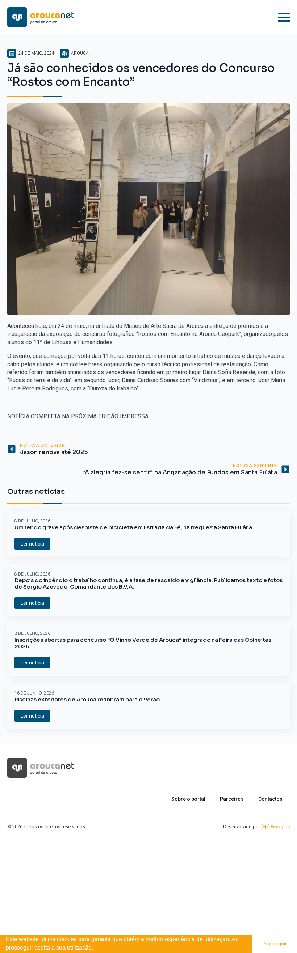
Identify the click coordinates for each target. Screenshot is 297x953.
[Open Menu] (284, 17)
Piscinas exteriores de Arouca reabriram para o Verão (87, 699)
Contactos (270, 799)
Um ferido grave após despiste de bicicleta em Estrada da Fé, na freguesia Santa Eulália (133, 527)
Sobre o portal (188, 799)
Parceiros (232, 799)
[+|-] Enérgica (275, 826)
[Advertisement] (148, 884)
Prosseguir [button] (274, 943)
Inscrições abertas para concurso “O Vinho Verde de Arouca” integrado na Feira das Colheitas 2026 (142, 643)
